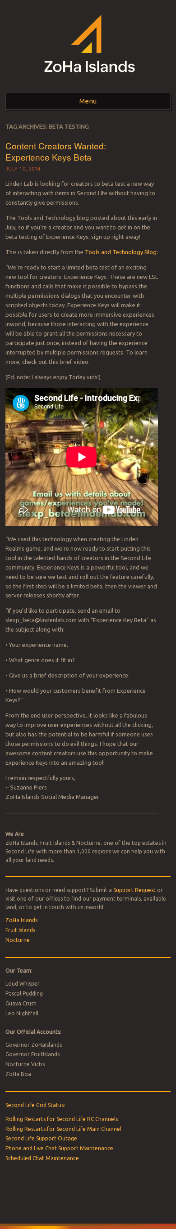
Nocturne (17, 940)
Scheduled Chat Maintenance (42, 1158)
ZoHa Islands (21, 920)
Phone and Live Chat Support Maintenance (59, 1148)
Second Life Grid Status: (35, 1105)
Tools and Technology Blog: (121, 252)
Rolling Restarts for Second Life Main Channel (63, 1129)
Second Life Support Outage (41, 1138)
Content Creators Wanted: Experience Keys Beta (55, 151)
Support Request (134, 890)
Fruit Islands (20, 930)
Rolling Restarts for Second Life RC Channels (61, 1119)
